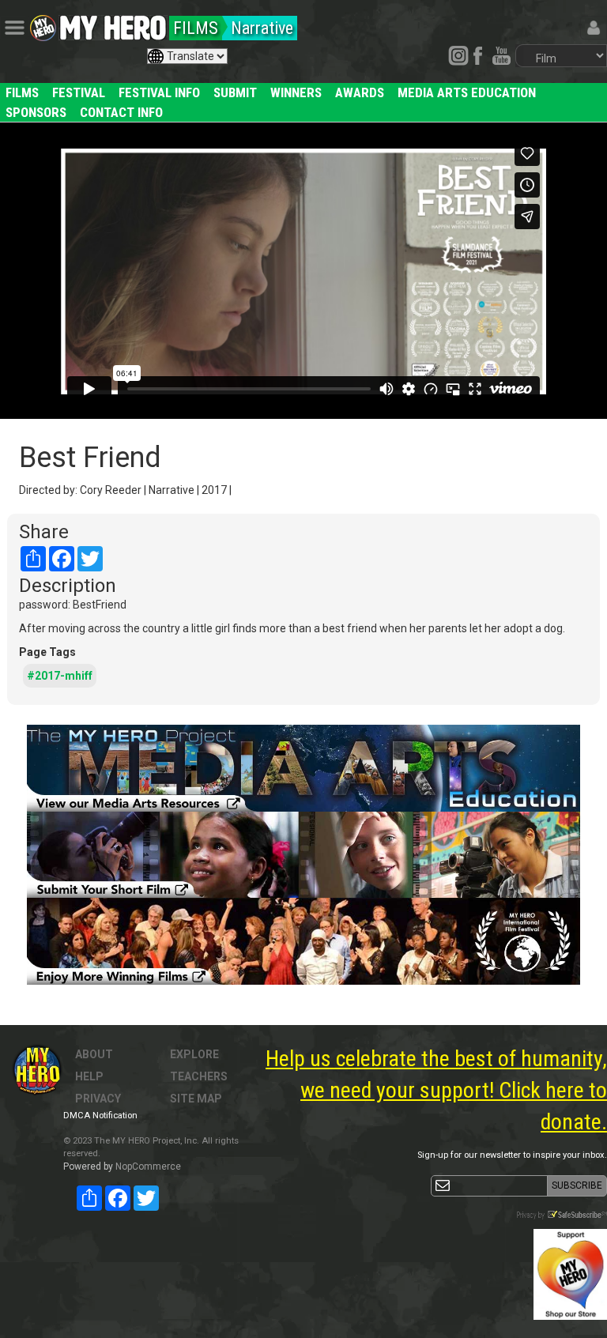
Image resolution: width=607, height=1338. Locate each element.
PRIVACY (98, 1098)
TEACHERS (199, 1076)
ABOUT (94, 1054)
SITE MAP (196, 1098)
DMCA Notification (100, 1115)
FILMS (22, 92)
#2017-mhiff (59, 675)
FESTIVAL (78, 92)
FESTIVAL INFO (159, 92)
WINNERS (296, 92)
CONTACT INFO (121, 112)
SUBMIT (235, 92)
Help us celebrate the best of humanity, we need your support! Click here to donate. (436, 1090)
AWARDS (359, 92)
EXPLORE (194, 1054)
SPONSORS (36, 112)
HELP (89, 1076)
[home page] (113, 23)
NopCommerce (148, 1166)
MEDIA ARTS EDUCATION (467, 92)
